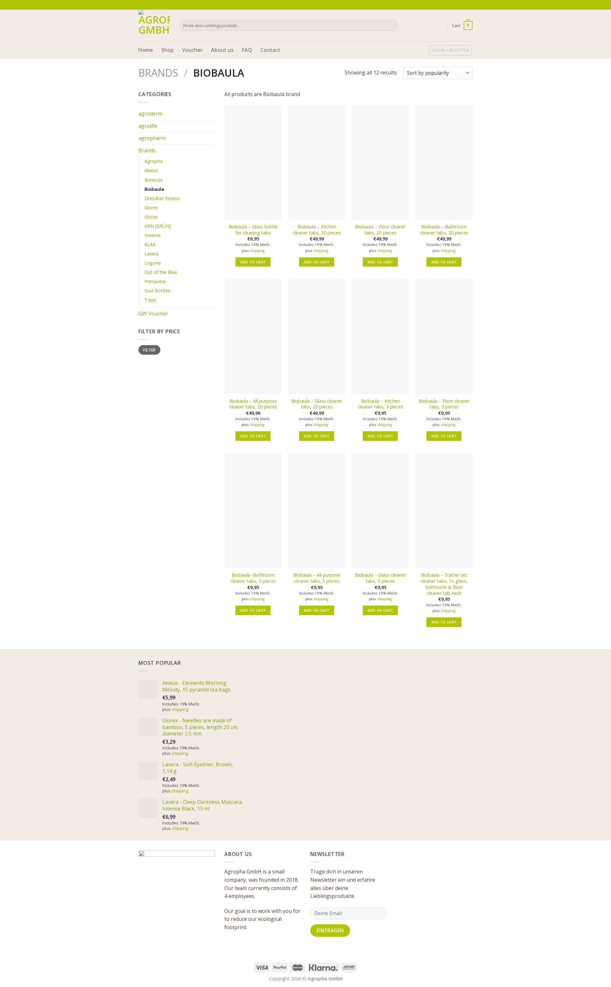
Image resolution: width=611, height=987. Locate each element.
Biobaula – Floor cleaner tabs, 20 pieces (380, 230)
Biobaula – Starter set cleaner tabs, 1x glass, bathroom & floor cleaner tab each (444, 584)
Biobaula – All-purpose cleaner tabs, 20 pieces (253, 404)
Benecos (153, 180)
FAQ (247, 49)
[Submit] (392, 25)
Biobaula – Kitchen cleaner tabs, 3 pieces (380, 404)
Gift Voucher (153, 313)
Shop (167, 49)
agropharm (152, 138)
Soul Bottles (157, 291)
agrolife (147, 125)
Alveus (151, 170)
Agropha (153, 161)
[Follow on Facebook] (457, 5)
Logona (152, 263)
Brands (158, 73)
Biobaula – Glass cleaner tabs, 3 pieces (380, 578)
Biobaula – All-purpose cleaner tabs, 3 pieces (317, 578)
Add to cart (253, 262)
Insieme (152, 235)
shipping (257, 250)
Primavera (154, 281)
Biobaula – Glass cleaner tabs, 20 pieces (316, 404)
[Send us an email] (469, 5)
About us (222, 49)
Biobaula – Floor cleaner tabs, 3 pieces (444, 404)
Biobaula (154, 189)
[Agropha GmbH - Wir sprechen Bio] (154, 25)
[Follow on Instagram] (463, 5)
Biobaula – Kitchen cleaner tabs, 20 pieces (317, 230)
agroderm (150, 113)
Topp (150, 300)
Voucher (192, 49)
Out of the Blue (160, 272)
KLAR (150, 244)
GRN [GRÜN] (157, 226)
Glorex (151, 208)
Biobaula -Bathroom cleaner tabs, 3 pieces (253, 578)
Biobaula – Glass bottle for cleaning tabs (252, 230)
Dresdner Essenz (161, 198)
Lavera (151, 254)
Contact (270, 49)
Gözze (151, 217)
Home (145, 49)
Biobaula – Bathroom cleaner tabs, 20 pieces (444, 230)
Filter (149, 349)
